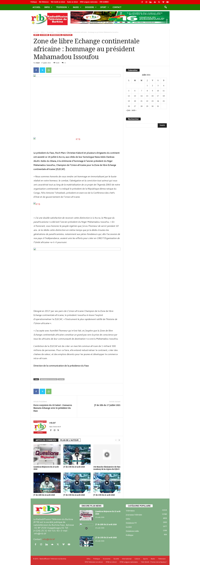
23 (152, 101)
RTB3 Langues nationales (89, 2)
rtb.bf (37, 63)
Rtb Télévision (44, 2)
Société (129, 527)
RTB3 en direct (111, 562)
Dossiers (89, 7)
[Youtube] (167, 2)
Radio (76, 7)
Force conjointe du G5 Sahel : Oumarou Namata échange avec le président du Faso (52, 408)
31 (158, 106)
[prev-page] (116, 440)
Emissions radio (132, 531)
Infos (47, 7)
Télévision (61, 7)
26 (129, 106)
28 (141, 106)
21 (141, 101)
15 (147, 96)
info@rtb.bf (48, 539)
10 (158, 91)
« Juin (128, 110)
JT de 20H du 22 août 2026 (44, 495)
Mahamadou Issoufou (49, 379)
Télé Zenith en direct (58, 2)
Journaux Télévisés (134, 515)
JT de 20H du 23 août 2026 (106, 524)
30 (152, 106)
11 (164, 91)
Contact (117, 7)
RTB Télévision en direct (94, 562)
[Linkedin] (150, 2)
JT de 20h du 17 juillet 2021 (107, 405)
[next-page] (119, 440)
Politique (34, 2)
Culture (137, 559)
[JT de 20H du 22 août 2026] (47, 483)
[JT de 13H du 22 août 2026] (77, 483)
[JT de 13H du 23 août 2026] (77, 454)
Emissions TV (131, 523)
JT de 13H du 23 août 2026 (74, 467)
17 (158, 96)
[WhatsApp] (48, 70)
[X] (159, 2)
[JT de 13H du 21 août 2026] (107, 483)
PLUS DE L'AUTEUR (69, 440)
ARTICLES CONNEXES (46, 440)
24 (158, 101)
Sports (145, 559)
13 (135, 96)
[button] (165, 7)
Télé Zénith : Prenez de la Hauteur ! (154, 562)
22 (147, 101)
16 (152, 96)
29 (147, 106)
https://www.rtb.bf (55, 426)
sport (103, 7)
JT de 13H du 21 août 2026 (104, 495)
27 (135, 106)
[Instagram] (146, 2)
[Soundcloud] (154, 2)
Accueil (36, 7)
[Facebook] (142, 2)
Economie (50, 32)
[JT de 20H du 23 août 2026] (86, 528)
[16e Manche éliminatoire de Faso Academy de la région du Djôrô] (107, 454)
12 (129, 96)
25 (164, 101)
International (56, 35)
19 (129, 101)
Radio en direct (72, 2)
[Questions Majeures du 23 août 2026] (47, 454)
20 (135, 101)
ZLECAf (61, 379)
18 (164, 96)
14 (141, 96)
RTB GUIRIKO (104, 2)
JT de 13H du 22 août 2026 (74, 495)
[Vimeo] (163, 2)
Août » (134, 110)
